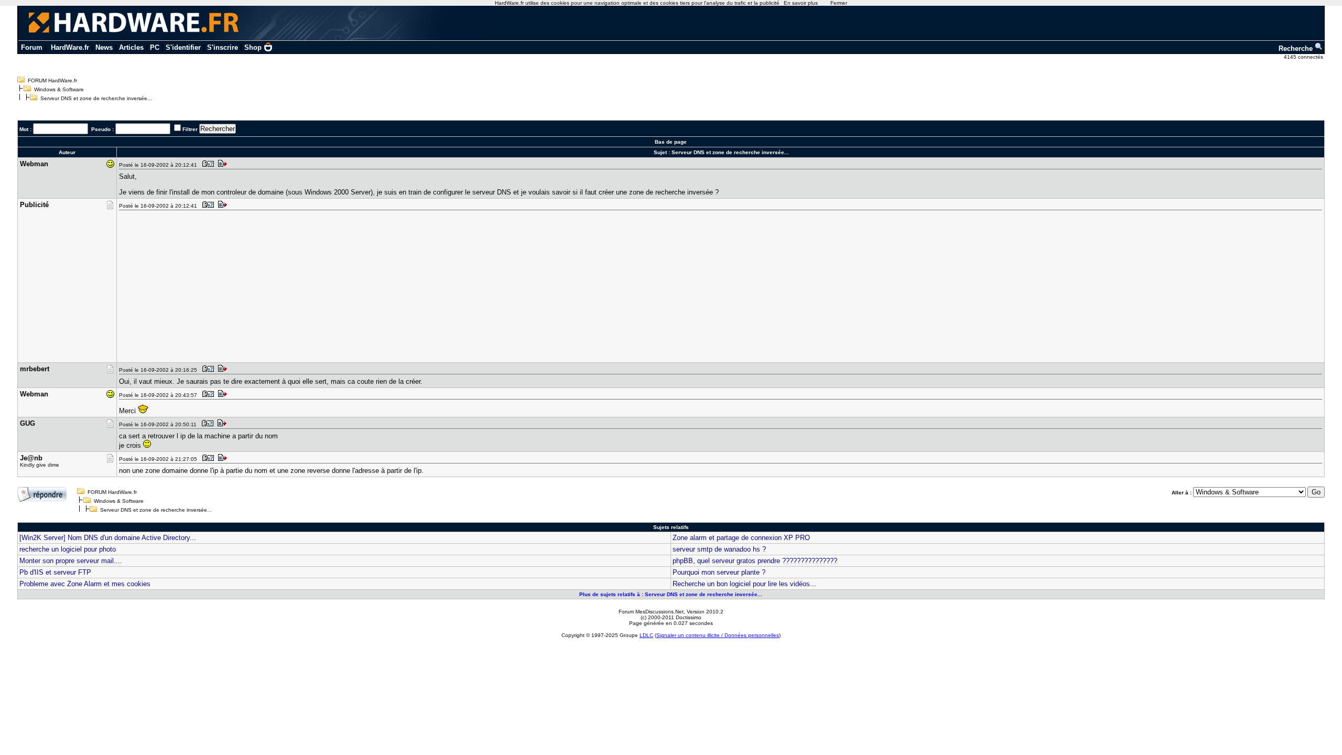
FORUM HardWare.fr (52, 80)
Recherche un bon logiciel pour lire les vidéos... (744, 584)
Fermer (838, 3)
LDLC (646, 635)
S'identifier (183, 47)
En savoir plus (801, 3)
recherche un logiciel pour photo (67, 549)
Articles (131, 47)
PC (154, 47)
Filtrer (190, 129)
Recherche (1297, 48)
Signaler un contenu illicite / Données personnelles (717, 635)
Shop (253, 47)
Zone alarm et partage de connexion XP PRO (741, 538)
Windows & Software (59, 89)
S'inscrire (222, 47)
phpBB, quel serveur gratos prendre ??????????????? (755, 561)
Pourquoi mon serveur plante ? (719, 572)
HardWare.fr (70, 47)
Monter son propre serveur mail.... (70, 561)
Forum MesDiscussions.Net (651, 611)
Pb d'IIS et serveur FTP (55, 572)
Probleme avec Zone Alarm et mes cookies (84, 584)
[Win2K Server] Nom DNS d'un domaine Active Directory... (107, 538)
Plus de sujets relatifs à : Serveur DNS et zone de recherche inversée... (670, 594)
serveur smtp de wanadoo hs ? (719, 549)
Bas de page (671, 142)
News (104, 47)
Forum (31, 47)
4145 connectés (1304, 57)
